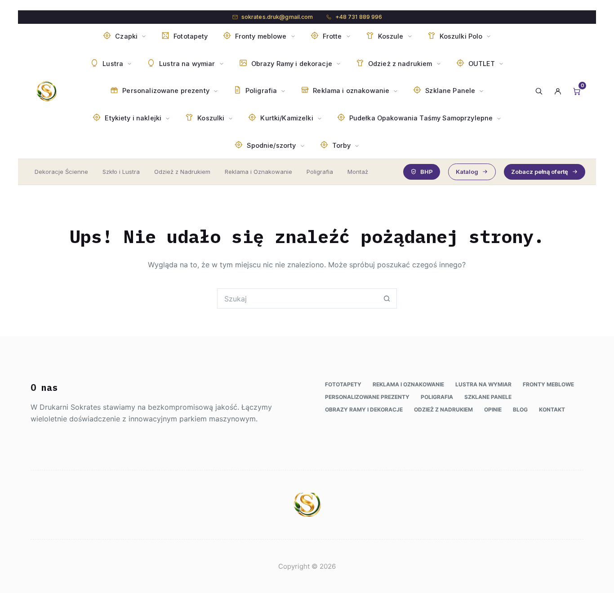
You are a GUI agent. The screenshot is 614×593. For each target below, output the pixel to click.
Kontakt (552, 409)
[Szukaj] (538, 91)
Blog (520, 409)
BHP (426, 171)
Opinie (493, 409)
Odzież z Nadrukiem (182, 171)
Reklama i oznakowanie (408, 384)
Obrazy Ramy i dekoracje (364, 409)
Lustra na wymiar (483, 384)
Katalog (467, 171)
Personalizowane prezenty (367, 397)
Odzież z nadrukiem (443, 409)
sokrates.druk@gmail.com (277, 16)
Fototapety (343, 384)
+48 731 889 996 (359, 16)
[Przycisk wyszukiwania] (386, 298)
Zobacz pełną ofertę (539, 171)
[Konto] (557, 91)
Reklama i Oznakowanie (258, 171)
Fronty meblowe (548, 384)
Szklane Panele (488, 397)
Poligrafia (320, 171)
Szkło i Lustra (121, 171)
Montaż (357, 171)
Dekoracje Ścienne (61, 171)
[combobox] (297, 298)
